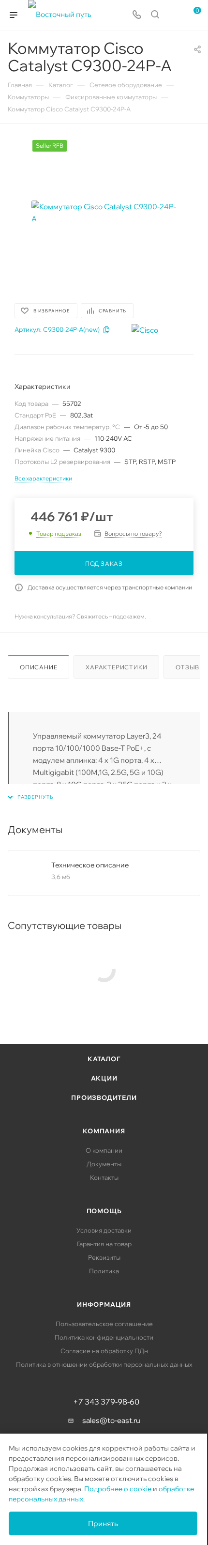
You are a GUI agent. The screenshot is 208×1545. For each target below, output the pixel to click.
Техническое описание (90, 865)
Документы (104, 1164)
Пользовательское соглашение (104, 1324)
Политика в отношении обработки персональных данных (104, 1364)
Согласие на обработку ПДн (104, 1351)
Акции (104, 1078)
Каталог (104, 1059)
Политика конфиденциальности (104, 1337)
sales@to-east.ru (111, 1420)
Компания (104, 1131)
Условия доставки (104, 1230)
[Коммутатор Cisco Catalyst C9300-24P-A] (104, 212)
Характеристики (116, 667)
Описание (38, 667)
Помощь (104, 1211)
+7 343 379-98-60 (106, 1402)
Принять (103, 1523)
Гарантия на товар (104, 1244)
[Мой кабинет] (173, 15)
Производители (103, 1097)
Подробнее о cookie (117, 1488)
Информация (104, 1304)
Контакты (104, 1177)
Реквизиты (104, 1257)
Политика (104, 1271)
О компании (104, 1150)
